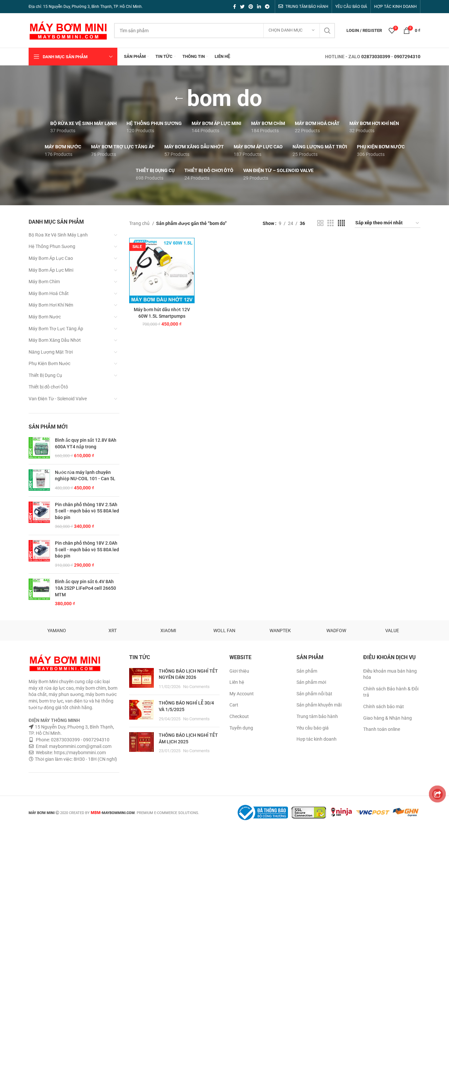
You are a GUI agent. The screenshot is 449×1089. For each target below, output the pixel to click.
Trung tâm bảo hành (317, 716)
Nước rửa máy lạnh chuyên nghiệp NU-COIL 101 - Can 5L (85, 476)
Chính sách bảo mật (383, 706)
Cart (233, 704)
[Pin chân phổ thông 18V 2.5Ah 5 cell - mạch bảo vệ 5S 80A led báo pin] (39, 516)
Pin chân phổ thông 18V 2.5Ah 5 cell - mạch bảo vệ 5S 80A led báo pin (87, 511)
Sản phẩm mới (311, 682)
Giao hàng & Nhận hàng (387, 718)
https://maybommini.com (79, 752)
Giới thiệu (239, 671)
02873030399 (375, 56)
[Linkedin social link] (259, 6)
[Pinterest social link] (251, 6)
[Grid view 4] (341, 223)
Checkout (239, 716)
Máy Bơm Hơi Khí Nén (51, 305)
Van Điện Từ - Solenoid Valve (58, 398)
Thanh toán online (381, 729)
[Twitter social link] (242, 6)
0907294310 (407, 56)
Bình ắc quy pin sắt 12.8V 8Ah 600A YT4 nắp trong (85, 443)
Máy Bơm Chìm (44, 281)
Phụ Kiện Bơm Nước (49, 363)
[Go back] (179, 98)
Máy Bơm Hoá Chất (49, 293)
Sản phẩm (306, 671)
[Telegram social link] (267, 6)
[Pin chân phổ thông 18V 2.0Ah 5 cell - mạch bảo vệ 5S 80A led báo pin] (39, 554)
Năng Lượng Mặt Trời (51, 352)
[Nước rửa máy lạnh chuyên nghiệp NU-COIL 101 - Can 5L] (39, 480)
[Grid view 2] (320, 223)
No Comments (196, 686)
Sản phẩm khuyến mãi (319, 704)
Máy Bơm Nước (45, 316)
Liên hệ (236, 682)
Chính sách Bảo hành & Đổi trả (390, 692)
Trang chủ (140, 223)
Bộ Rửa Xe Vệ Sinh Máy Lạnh (58, 234)
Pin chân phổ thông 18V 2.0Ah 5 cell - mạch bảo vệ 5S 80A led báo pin (87, 549)
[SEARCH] (327, 30)
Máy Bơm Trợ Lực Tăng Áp (56, 328)
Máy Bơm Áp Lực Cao (51, 258)
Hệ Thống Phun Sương (52, 246)
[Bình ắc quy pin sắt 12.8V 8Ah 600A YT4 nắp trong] (39, 448)
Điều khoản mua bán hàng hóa (390, 674)
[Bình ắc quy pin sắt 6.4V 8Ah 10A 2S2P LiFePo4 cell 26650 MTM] (39, 593)
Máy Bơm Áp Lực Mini (51, 270)
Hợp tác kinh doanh (316, 739)
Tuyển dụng (241, 727)
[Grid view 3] (330, 223)
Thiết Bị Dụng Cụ (45, 375)
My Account (241, 693)
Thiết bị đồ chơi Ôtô (48, 386)
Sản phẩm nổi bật (314, 693)
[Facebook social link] (234, 6)
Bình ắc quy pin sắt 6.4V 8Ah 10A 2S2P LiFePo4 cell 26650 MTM (85, 588)
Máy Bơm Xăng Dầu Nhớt (55, 340)
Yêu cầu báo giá (312, 727)
